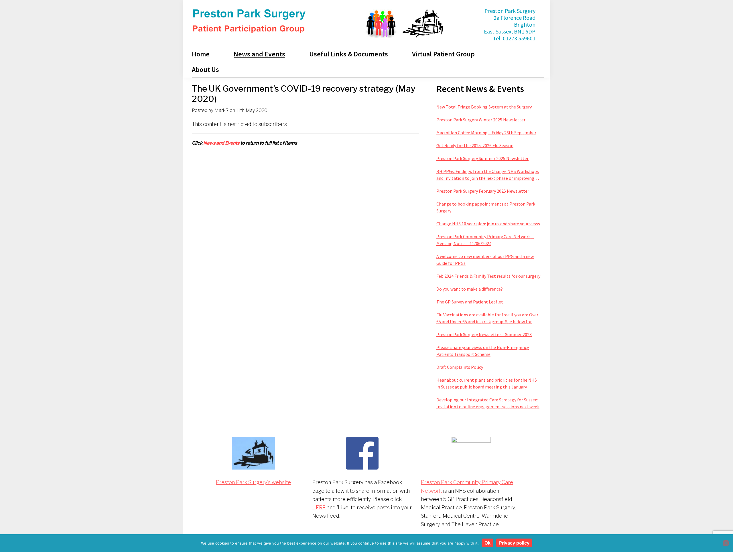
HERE (319, 507)
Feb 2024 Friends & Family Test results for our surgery (488, 276)
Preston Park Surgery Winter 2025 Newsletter (480, 120)
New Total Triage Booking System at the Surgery (484, 107)
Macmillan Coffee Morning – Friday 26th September (486, 132)
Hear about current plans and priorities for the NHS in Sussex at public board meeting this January (486, 383)
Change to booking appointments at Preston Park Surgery (485, 207)
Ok (487, 543)
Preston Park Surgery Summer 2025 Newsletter (482, 158)
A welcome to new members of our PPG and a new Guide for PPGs (485, 259)
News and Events (221, 143)
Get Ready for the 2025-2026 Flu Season (474, 145)
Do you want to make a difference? (469, 289)
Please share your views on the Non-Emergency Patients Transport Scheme (482, 350)
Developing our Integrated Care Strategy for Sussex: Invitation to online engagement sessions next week (487, 403)
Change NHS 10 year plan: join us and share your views (488, 223)
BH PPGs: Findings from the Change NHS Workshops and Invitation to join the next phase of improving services (487, 175)
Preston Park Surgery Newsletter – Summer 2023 (484, 334)
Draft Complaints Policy (459, 367)
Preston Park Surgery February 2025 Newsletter (482, 191)
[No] (726, 543)
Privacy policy (514, 543)
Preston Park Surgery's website (253, 482)
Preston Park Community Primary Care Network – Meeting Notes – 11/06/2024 (485, 240)
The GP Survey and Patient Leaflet (469, 302)
